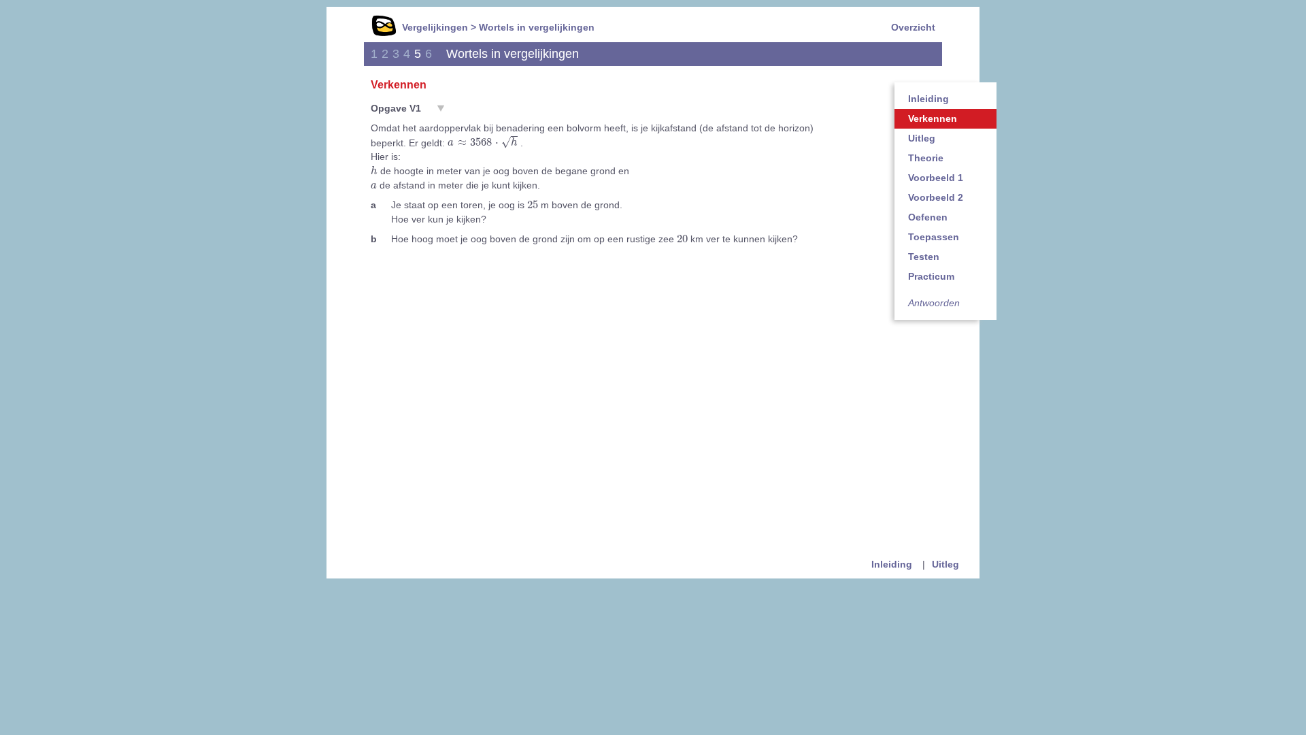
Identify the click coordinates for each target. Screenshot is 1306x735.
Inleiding (928, 98)
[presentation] (483, 142)
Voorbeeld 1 (935, 177)
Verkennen (932, 118)
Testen (923, 256)
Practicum (931, 276)
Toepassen (933, 236)
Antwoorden (934, 302)
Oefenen (928, 217)
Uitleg (921, 138)
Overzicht (913, 27)
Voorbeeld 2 (935, 197)
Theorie (925, 157)
